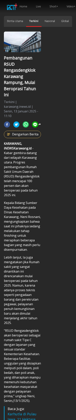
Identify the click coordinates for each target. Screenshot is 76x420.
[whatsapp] (26, 124)
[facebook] (7, 124)
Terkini (33, 21)
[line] (35, 124)
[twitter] (16, 124)
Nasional (50, 21)
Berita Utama (15, 21)
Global (65, 21)
